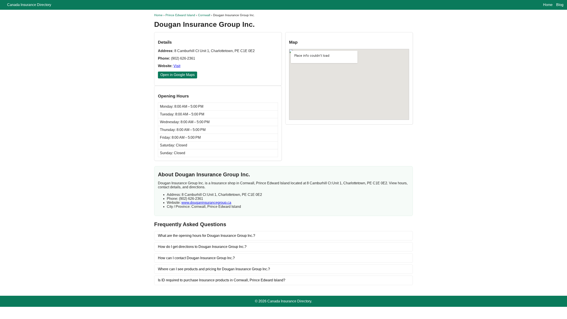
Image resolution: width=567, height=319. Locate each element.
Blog (559, 5)
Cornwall (204, 15)
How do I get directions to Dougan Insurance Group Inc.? (202, 247)
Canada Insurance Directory (29, 5)
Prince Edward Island (180, 15)
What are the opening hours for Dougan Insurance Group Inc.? (206, 235)
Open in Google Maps (177, 75)
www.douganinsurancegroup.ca (206, 202)
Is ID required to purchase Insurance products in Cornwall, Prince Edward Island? (221, 280)
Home (548, 5)
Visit (176, 66)
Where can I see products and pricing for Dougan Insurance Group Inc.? (214, 269)
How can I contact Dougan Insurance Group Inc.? (196, 258)
